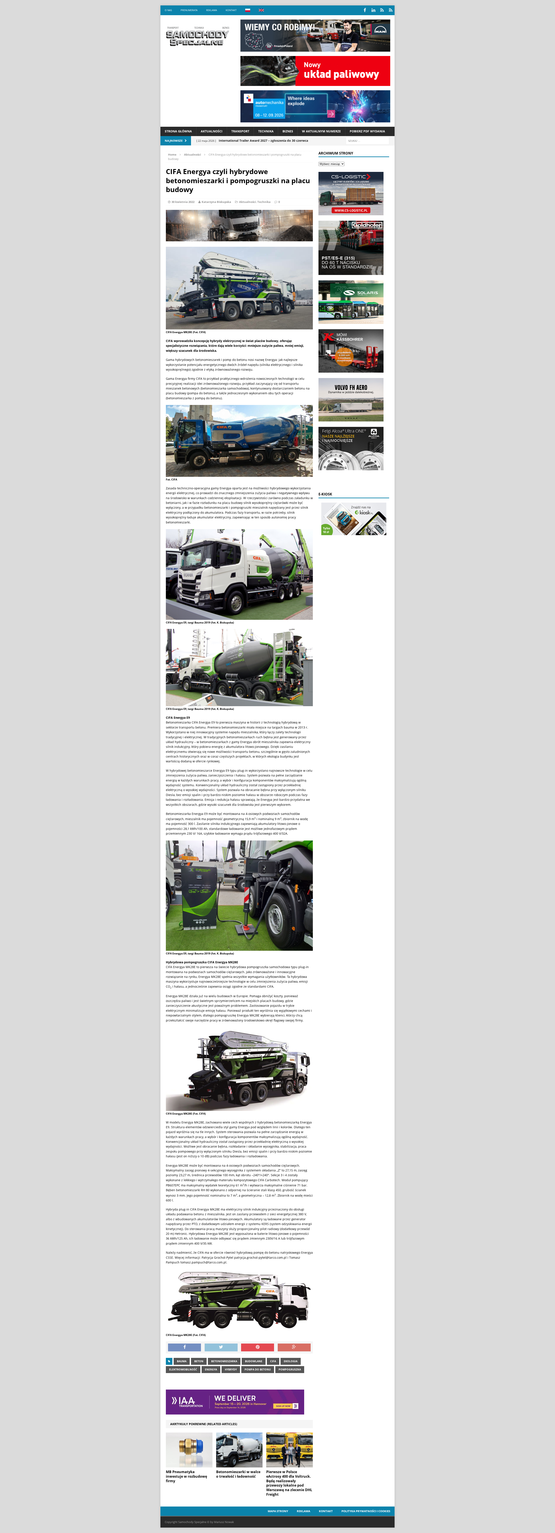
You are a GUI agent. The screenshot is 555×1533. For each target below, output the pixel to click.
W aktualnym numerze (321, 131)
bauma (181, 1361)
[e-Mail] (391, 10)
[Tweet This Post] (221, 1347)
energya (211, 1369)
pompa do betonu (258, 1369)
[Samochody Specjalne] (197, 36)
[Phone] (382, 10)
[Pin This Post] (257, 1347)
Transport (240, 131)
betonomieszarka (224, 1361)
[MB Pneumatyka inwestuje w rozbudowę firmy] (189, 1465)
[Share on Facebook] (184, 1347)
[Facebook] (365, 10)
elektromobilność (183, 1369)
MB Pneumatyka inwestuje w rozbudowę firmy (186, 1476)
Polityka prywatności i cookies (365, 1511)
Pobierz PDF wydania (367, 131)
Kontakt (231, 10)
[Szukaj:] (367, 140)
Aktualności (211, 131)
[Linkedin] (373, 10)
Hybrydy (231, 1369)
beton (198, 1361)
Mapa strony (278, 1511)
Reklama (211, 10)
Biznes (287, 131)
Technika (266, 131)
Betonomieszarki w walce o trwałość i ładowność (238, 1474)
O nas (168, 10)
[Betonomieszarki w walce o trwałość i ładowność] (239, 1465)
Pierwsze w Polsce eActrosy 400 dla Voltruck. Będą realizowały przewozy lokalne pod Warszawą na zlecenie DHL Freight (289, 1483)
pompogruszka (290, 1369)
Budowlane (253, 1361)
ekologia (290, 1361)
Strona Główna (178, 131)
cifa (273, 1361)
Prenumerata (189, 10)
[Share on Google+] (294, 1347)
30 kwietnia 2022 (182, 202)
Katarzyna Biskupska (216, 202)
